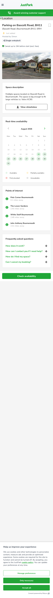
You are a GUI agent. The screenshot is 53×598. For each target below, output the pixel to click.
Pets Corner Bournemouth (21, 197)
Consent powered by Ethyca (37, 593)
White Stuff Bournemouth (21, 214)
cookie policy (27, 562)
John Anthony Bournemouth (22, 223)
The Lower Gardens (19, 206)
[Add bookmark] (49, 25)
